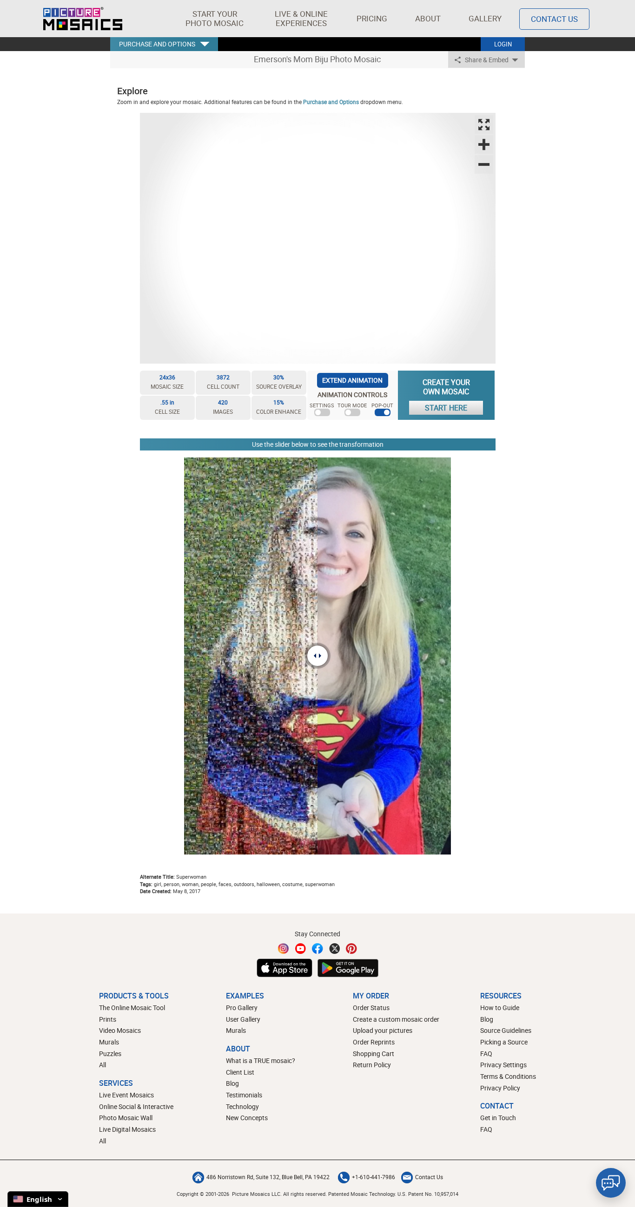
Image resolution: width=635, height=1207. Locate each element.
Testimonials (244, 1094)
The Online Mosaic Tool (132, 1007)
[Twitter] (334, 948)
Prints (107, 1019)
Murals (109, 1041)
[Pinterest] (351, 948)
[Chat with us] (611, 1183)
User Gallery (243, 1019)
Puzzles (110, 1053)
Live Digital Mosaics (127, 1129)
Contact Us (554, 18)
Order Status (371, 1007)
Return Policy (372, 1064)
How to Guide (499, 1007)
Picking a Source (504, 1041)
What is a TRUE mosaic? (260, 1060)
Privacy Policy (500, 1087)
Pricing (372, 18)
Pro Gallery (242, 1007)
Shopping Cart (373, 1053)
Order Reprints (374, 1041)
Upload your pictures (382, 1030)
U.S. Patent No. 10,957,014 (427, 1193)
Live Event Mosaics (126, 1094)
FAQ (486, 1053)
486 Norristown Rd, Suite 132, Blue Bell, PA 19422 (268, 1177)
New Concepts (247, 1117)
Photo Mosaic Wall (125, 1117)
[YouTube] (300, 948)
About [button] (428, 18)
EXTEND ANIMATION (352, 380)
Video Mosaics (120, 1030)
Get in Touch (498, 1117)
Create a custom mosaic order (396, 1019)
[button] (214, 18)
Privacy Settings (503, 1064)
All (102, 1064)
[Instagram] (283, 948)
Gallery (485, 18)
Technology (242, 1106)
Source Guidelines (505, 1030)
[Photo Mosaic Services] (83, 18)
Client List (240, 1072)
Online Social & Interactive (136, 1106)
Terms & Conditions (508, 1076)
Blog (232, 1083)
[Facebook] (317, 948)
